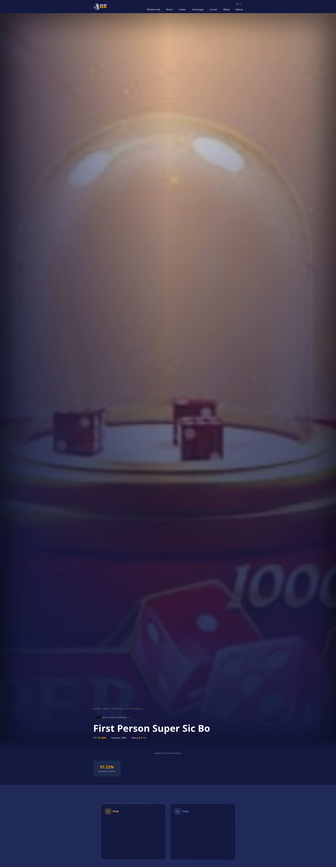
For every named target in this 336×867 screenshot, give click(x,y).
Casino (182, 9)
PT (237, 4)
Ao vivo (213, 9)
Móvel (226, 9)
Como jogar (198, 9)
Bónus (169, 9)
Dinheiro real (153, 9)
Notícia (239, 9)
